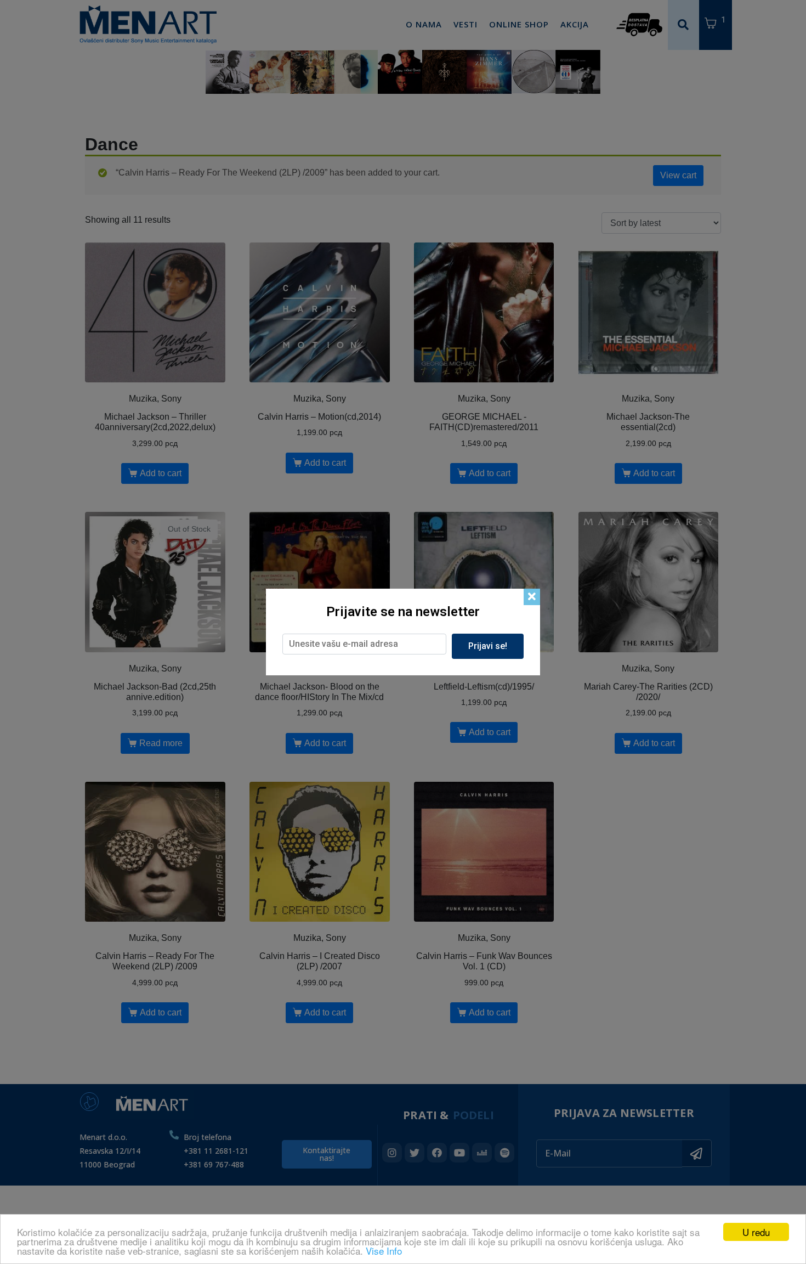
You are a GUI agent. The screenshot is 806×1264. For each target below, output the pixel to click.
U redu (756, 1232)
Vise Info (384, 1250)
